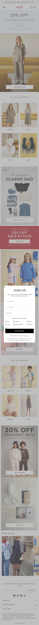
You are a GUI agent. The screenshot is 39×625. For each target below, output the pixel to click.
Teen (9, 324)
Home (31, 324)
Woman (17, 321)
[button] (33, 287)
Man (30, 321)
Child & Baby (19, 324)
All (8, 321)
